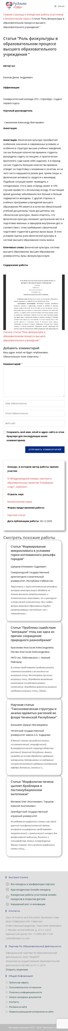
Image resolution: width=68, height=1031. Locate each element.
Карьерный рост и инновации (28, 904)
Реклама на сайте (18, 1006)
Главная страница (13, 14)
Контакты (14, 1001)
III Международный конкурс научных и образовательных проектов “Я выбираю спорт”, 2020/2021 (30, 482)
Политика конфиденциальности (25, 992)
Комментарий (12, 364)
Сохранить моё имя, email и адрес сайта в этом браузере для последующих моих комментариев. (35, 436)
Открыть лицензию (17, 969)
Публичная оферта (18, 982)
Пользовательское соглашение (25, 987)
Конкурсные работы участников (45, 14)
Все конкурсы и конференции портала (33, 884)
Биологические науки (17, 18)
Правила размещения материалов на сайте (31, 1011)
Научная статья (16, 515)
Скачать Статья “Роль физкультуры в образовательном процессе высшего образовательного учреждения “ (24, 336)
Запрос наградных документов (25, 997)
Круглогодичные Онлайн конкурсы (31, 889)
